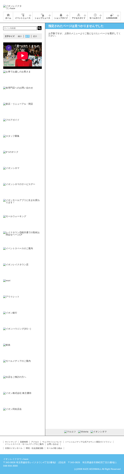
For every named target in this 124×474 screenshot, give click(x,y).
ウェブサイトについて (52, 442)
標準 (27, 36)
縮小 (20, 36)
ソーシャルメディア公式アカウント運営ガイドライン (88, 442)
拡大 (35, 36)
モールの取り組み (54, 448)
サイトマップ (11, 442)
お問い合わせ (53, 444)
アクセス (35, 442)
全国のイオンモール (13, 448)
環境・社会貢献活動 (34, 448)
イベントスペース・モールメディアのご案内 (24, 444)
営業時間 (24, 442)
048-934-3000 (10, 465)
